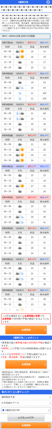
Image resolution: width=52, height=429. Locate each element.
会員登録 (26, 425)
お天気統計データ (10, 403)
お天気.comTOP (26, 417)
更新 (49, 2)
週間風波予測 (8, 397)
